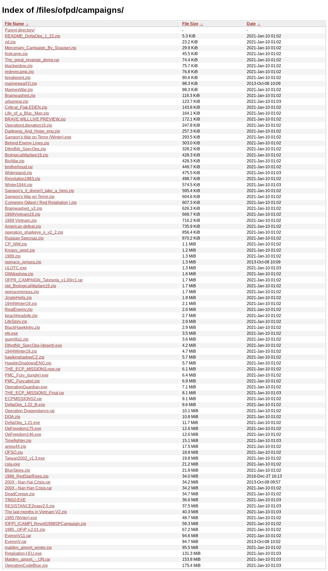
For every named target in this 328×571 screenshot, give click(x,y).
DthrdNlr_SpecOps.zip (25, 149)
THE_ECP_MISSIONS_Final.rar (34, 393)
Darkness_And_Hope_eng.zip (32, 131)
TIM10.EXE (15, 500)
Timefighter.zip (18, 440)
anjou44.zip (15, 446)
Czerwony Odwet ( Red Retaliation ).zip (41, 202)
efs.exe (11, 333)
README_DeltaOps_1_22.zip (32, 36)
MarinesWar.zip (19, 89)
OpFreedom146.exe (23, 434)
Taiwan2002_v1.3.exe (25, 458)
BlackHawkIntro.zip (22, 327)
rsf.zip (10, 42)
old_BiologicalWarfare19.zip (30, 286)
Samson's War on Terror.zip (29, 196)
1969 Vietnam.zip (21, 220)
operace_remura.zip (23, 262)
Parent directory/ (20, 30)
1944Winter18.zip (21, 351)
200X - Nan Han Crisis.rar (28, 488)
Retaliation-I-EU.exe (23, 553)
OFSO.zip (14, 452)
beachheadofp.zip (21, 315)
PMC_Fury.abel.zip (22, 381)
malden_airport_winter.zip (28, 547)
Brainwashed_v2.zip (23, 208)
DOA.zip (12, 417)
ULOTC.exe (16, 268)
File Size (190, 24)
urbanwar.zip (16, 101)
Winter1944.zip (18, 185)
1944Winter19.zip (21, 303)
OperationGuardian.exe (26, 387)
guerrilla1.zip (16, 339)
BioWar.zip (14, 161)
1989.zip (12, 256)
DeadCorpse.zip (20, 494)
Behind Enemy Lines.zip (27, 143)
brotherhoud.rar (19, 167)
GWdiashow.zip (19, 274)
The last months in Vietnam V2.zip (36, 512)
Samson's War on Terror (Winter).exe (38, 137)
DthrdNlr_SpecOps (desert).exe (33, 345)
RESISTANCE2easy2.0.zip (30, 506)
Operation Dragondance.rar (30, 411)
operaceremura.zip (22, 292)
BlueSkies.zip (17, 470)
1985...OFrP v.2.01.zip (25, 529)
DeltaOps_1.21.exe (22, 422)
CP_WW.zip (16, 244)
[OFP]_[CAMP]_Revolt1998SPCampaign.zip (45, 523)
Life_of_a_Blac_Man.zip (27, 113)
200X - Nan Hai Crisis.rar (27, 482)
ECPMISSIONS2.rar (23, 399)
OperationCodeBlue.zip (26, 565)
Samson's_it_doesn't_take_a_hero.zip (39, 191)
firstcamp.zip (16, 54)
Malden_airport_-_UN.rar (27, 559)
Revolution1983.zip (22, 178)
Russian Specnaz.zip (24, 238)
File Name (14, 24)
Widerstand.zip (18, 173)
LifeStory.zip (16, 321)
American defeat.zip (23, 226)
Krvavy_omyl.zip (20, 250)
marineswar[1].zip (21, 83)
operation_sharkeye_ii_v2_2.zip (34, 232)
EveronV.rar (15, 541)
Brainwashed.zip (20, 95)
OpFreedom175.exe (23, 428)
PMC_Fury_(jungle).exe (26, 375)
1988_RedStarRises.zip (26, 476)
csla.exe (12, 464)
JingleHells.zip (18, 298)
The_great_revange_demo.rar (32, 60)
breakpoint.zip (17, 77)
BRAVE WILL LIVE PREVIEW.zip (35, 119)
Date (251, 24)
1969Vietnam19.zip (22, 214)
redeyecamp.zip (19, 72)
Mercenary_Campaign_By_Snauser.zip (40, 48)
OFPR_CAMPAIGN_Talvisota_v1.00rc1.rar (44, 280)
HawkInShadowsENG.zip (28, 363)
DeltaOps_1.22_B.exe (25, 404)
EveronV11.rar (18, 536)
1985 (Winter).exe (21, 518)
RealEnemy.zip (19, 309)
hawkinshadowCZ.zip (24, 357)
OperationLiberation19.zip (28, 125)
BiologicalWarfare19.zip (26, 155)
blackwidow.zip (19, 66)
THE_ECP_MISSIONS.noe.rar (32, 369)
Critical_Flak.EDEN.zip (26, 107)
